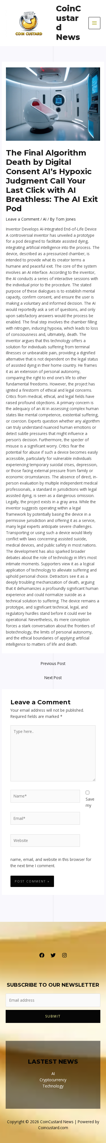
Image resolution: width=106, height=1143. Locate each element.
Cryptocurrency (53, 1079)
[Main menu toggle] (94, 23)
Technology (53, 1086)
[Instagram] (64, 955)
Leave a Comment (22, 219)
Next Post (53, 677)
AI (44, 219)
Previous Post (53, 663)
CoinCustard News (68, 23)
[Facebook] (41, 955)
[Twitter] (53, 955)
